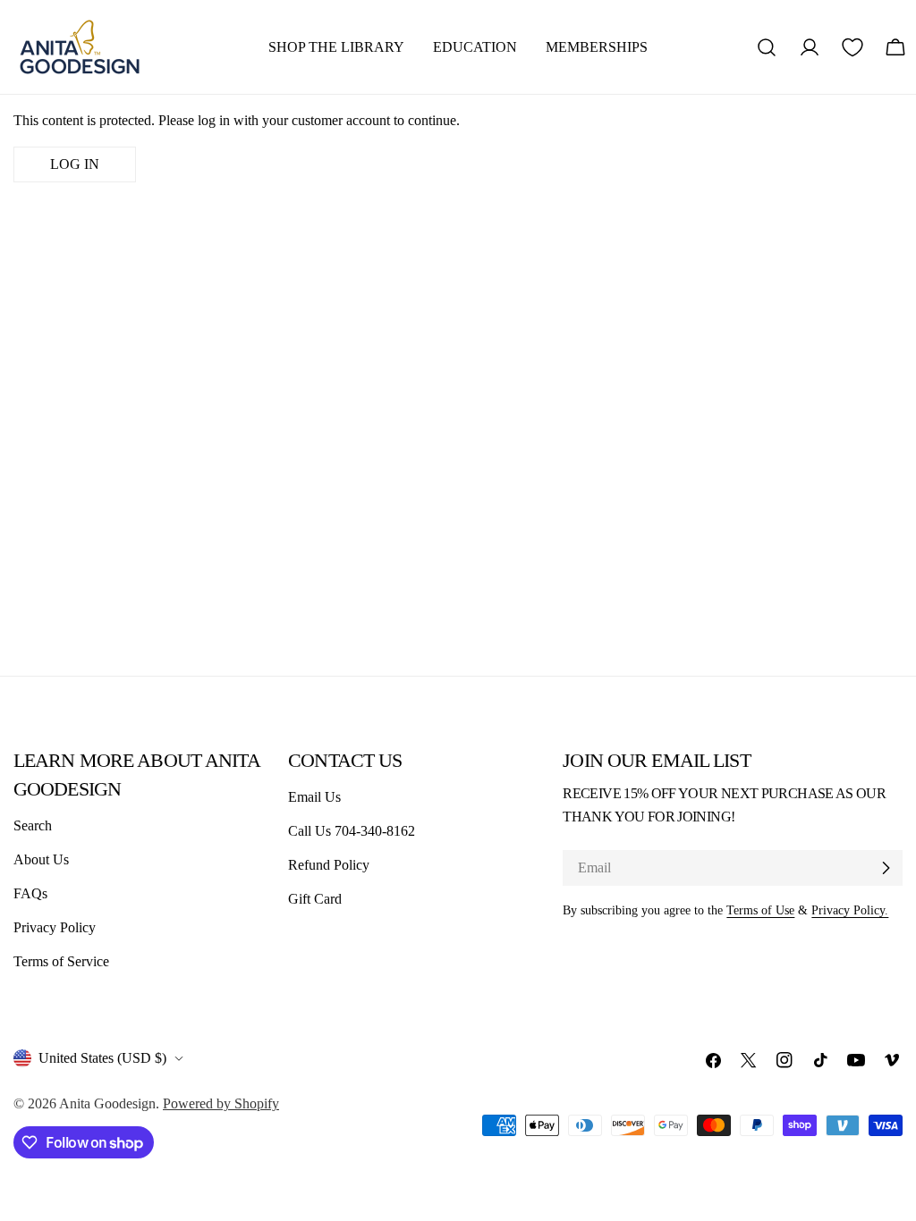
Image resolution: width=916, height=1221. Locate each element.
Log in (74, 164)
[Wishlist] (852, 47)
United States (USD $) (102, 1057)
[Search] (767, 47)
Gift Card (315, 898)
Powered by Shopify (221, 1103)
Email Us (314, 796)
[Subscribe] (885, 868)
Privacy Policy (54, 927)
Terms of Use (760, 910)
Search (32, 825)
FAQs (30, 893)
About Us (41, 859)
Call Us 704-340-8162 (351, 830)
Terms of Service (61, 961)
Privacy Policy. (849, 910)
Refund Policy (328, 864)
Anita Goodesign (107, 1103)
